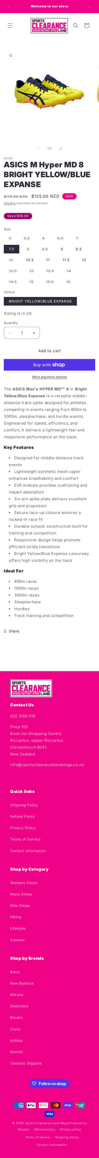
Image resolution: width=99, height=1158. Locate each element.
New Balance (22, 983)
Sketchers (19, 1006)
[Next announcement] (89, 6)
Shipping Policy (24, 805)
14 (71, 271)
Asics (15, 972)
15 (34, 282)
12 (84, 260)
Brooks (16, 1017)
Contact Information (28, 851)
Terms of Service (25, 839)
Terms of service (37, 1137)
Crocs (15, 1029)
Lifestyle (17, 928)
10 (13, 260)
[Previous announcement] (9, 6)
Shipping (9, 203)
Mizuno (16, 994)
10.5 (30, 260)
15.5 (52, 282)
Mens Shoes (21, 894)
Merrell (16, 1052)
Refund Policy (22, 816)
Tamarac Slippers (26, 1063)
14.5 (15, 282)
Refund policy (44, 1129)
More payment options (49, 377)
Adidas (16, 1040)
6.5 (63, 239)
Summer (17, 940)
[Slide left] (38, 148)
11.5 (66, 260)
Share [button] (14, 631)
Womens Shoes (23, 883)
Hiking (16, 917)
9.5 (79, 249)
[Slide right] (60, 148)
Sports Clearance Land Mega (46, 1123)
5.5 (29, 239)
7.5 (11, 249)
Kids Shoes (20, 905)
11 (48, 260)
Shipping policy (67, 1137)
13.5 (52, 271)
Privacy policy (70, 1129)
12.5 (15, 271)
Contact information (52, 1145)
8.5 (47, 250)
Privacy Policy (23, 828)
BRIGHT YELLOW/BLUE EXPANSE (40, 301)
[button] (10, 25)
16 (71, 282)
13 (34, 271)
